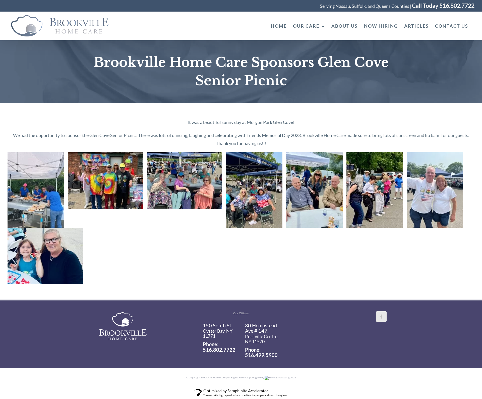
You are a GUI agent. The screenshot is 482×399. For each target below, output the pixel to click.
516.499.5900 (261, 355)
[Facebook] (381, 316)
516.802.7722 (219, 350)
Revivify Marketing (279, 377)
